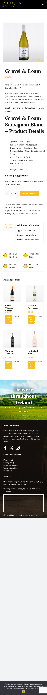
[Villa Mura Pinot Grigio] (34, 293)
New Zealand (21, 204)
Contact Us (7, 471)
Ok (24, 691)
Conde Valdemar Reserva (9, 307)
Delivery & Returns (10, 465)
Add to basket (29, 193)
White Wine (10, 207)
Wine (18, 207)
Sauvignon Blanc (36, 204)
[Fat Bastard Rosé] (34, 339)
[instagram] (18, 448)
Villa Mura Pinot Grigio (33, 306)
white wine (20, 213)
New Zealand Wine (31, 210)
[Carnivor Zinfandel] (12, 339)
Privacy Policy (8, 463)
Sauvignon (9, 213)
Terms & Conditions (10, 468)
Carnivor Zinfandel (9, 352)
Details (17, 316)
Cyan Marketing (37, 515)
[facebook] (5, 448)
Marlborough (16, 210)
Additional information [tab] (8, 226)
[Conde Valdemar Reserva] (12, 293)
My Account (8, 460)
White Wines (31, 213)
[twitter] (11, 448)
